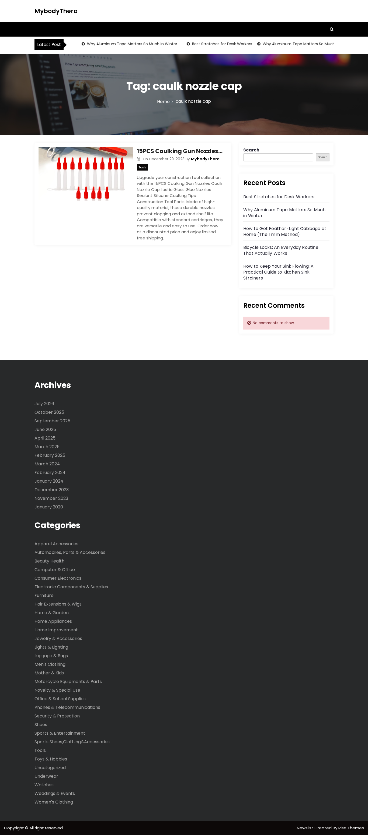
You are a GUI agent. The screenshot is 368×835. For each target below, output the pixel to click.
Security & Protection (57, 716)
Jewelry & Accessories (58, 638)
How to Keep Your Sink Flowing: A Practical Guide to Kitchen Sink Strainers (278, 272)
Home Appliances (53, 621)
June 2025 (45, 429)
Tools (142, 167)
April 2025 (44, 438)
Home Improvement (56, 630)
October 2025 (49, 412)
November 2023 (51, 498)
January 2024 (48, 481)
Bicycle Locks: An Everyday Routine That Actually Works (280, 250)
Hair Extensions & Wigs (58, 604)
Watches (44, 785)
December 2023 (51, 490)
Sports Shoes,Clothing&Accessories (72, 742)
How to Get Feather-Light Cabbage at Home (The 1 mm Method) (284, 231)
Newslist (305, 828)
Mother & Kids (49, 673)
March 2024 (47, 464)
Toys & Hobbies (50, 759)
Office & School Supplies (60, 699)
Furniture (44, 595)
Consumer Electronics (57, 578)
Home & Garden (51, 613)
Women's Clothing (53, 802)
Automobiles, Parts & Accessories (69, 552)
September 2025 (52, 421)
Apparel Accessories (56, 544)
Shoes (40, 724)
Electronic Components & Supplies (71, 587)
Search (251, 150)
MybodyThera (56, 11)
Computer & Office (54, 570)
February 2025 (49, 455)
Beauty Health (49, 561)
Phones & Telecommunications (67, 707)
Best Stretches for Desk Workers (214, 44)
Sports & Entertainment (59, 733)
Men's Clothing (49, 664)
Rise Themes (351, 828)
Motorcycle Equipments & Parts (68, 681)
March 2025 (47, 447)
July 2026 (44, 404)
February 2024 (49, 472)
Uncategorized (50, 768)
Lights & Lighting (51, 647)
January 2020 (48, 507)
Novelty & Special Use (57, 690)
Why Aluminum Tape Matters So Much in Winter (124, 44)
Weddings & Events (54, 793)
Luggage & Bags (51, 656)
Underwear (46, 776)
